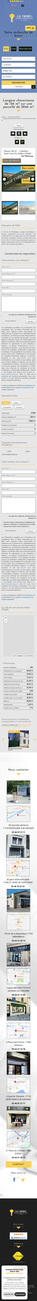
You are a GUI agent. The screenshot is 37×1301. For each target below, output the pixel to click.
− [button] (6, 621)
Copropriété (7, 407)
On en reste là (18, 1268)
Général (5, 403)
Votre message (7, 294)
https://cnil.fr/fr (21, 358)
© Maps (20, 655)
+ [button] (6, 618)
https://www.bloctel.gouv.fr (10, 374)
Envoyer (30, 321)
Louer (14, 49)
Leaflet (14, 655)
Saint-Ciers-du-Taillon (14, 117)
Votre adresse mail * (9, 274)
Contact (18, 1164)
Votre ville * (5, 288)
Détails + (16, 403)
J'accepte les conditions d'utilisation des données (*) (22, 316)
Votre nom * (6, 267)
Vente (6, 49)
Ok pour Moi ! (20, 1294)
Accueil (4, 117)
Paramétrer (8, 1294)
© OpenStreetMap (28, 655)
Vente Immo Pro (25, 49)
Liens (33, 1287)
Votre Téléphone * (8, 281)
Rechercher (18, 83)
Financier (19, 407)
